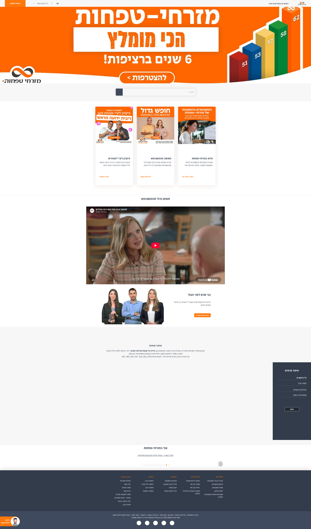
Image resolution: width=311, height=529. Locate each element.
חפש (292, 409)
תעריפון (170, 515)
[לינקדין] (147, 523)
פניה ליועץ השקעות (170, 484)
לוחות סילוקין (218, 491)
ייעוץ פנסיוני (173, 487)
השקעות (174, 477)
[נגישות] (155, 523)
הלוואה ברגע (149, 481)
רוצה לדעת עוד (187, 176)
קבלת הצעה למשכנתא (215, 481)
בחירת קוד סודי (195, 487)
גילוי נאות (127, 484)
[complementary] (155, 457)
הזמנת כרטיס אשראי (193, 481)
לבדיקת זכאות (146, 176)
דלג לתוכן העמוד (42, 3)
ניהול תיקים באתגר (170, 491)
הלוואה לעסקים (148, 491)
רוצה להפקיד (104, 176)
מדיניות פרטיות (180, 515)
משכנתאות (219, 477)
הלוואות (151, 477)
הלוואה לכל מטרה (148, 484)
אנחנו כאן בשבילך (202, 315)
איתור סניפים (126, 487)
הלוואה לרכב (149, 487)
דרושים (143, 515)
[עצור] (220, 464)
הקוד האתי (135, 515)
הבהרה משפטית (192, 515)
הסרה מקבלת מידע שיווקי (121, 515)
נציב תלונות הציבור (124, 501)
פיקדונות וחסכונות (171, 481)
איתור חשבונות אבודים (123, 494)
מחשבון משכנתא (217, 484)
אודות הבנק (127, 504)
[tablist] (155, 461)
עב (57, 3)
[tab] (5, 81)
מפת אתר (163, 515)
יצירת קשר (127, 491)
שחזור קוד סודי (195, 484)
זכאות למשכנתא (217, 487)
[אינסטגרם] (139, 523)
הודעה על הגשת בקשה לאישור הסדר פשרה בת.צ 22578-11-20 (155, 455)
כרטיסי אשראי (195, 477)
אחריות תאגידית (125, 481)
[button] (15, 3)
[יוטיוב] (163, 523)
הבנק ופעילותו (126, 477)
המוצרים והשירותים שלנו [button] (278, 3)
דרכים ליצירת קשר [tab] (5, 521)
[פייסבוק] (172, 523)
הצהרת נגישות (153, 515)
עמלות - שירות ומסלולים (122, 498)
